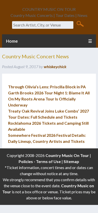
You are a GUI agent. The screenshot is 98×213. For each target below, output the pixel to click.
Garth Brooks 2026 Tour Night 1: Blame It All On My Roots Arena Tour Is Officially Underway (49, 98)
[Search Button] (80, 23)
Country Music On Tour (67, 155)
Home (12, 41)
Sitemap (71, 161)
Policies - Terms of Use (40, 161)
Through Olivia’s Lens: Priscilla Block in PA (47, 86)
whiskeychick (55, 66)
